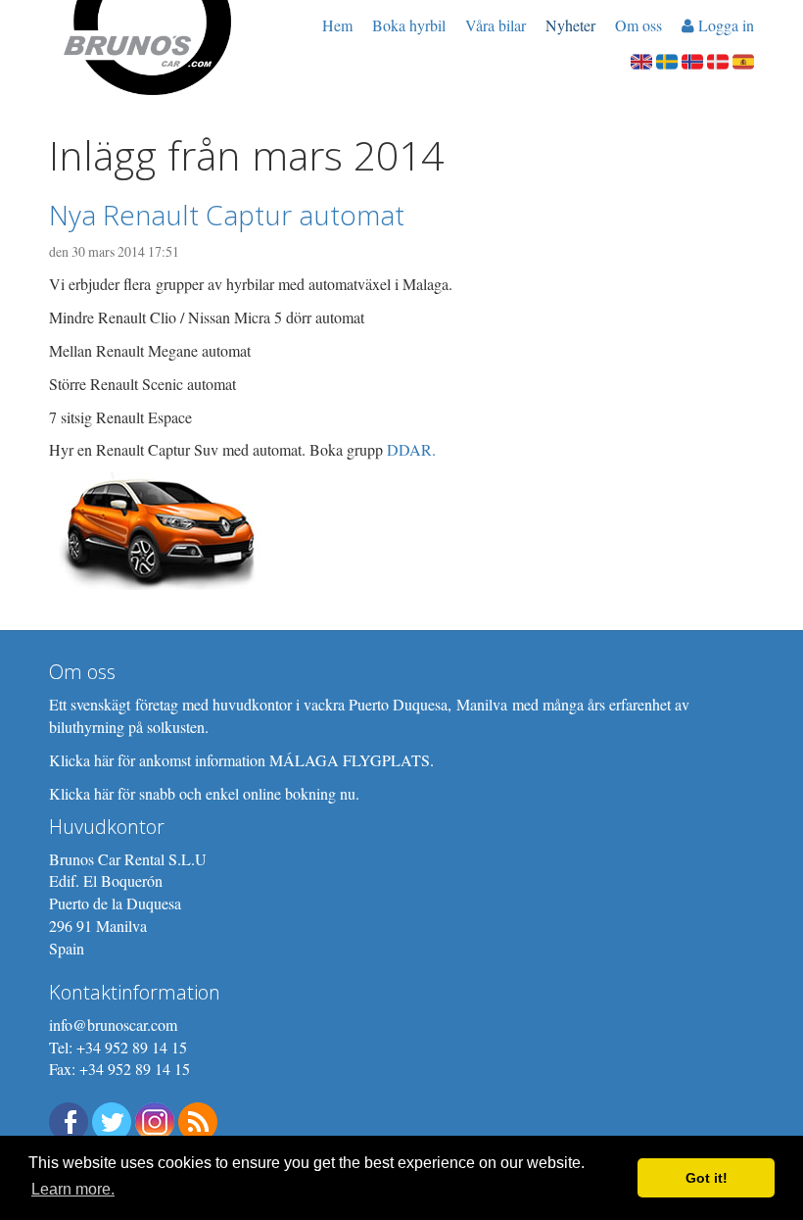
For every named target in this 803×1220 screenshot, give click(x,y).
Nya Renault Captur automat (226, 214)
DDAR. (411, 449)
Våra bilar (495, 25)
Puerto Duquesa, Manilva (428, 704)
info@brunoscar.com (113, 1024)
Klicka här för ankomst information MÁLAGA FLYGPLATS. (241, 760)
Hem (337, 25)
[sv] (667, 59)
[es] (743, 59)
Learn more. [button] (73, 1189)
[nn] (692, 59)
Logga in (724, 25)
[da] (718, 59)
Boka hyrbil (409, 25)
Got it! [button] (706, 1178)
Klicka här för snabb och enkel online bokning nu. (204, 793)
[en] (641, 59)
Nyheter (570, 25)
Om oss (638, 25)
